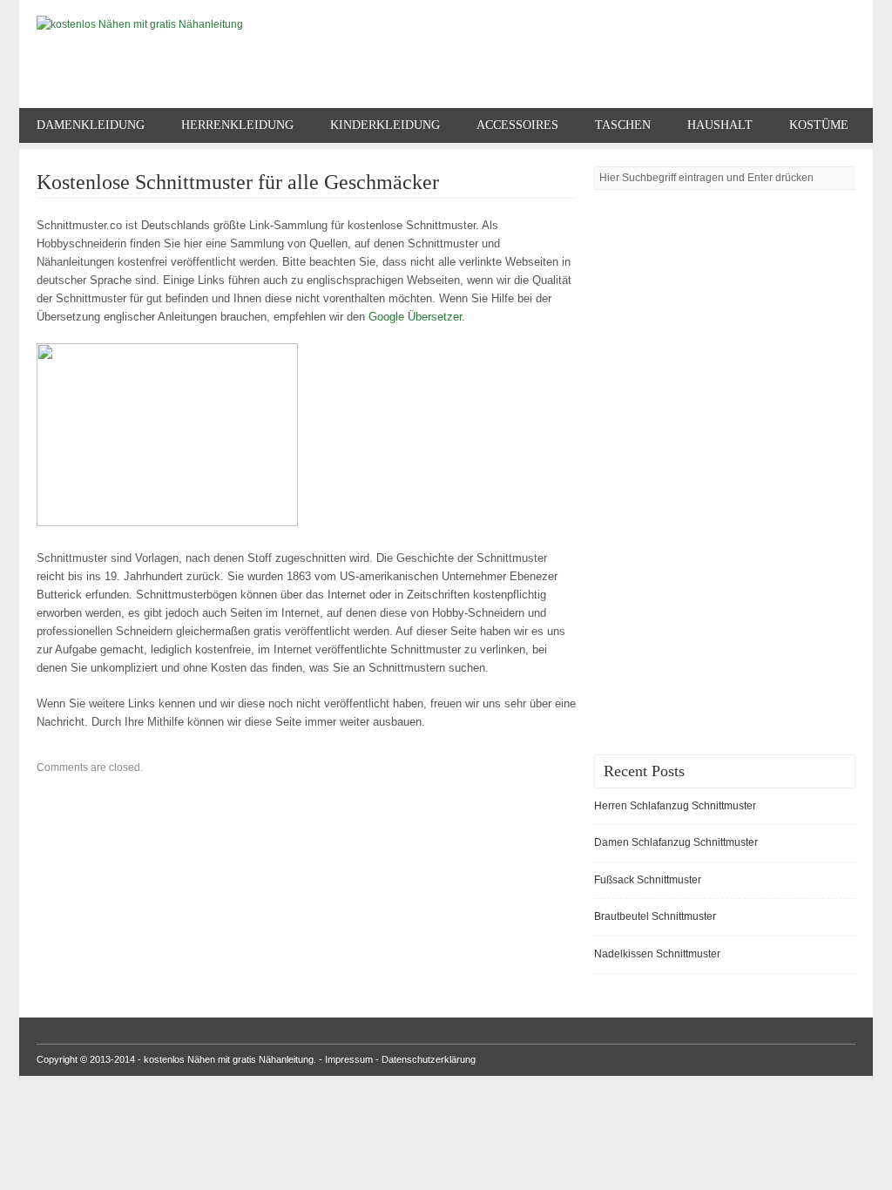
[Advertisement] (663, 468)
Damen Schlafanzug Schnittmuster (676, 842)
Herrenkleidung (237, 125)
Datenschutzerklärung (429, 1059)
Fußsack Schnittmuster (647, 880)
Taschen (623, 125)
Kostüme (818, 125)
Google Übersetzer (415, 316)
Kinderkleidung (385, 125)
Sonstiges (70, 159)
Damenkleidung (91, 125)
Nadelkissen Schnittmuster (657, 954)
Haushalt (720, 125)
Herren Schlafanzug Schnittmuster (675, 806)
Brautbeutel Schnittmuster (655, 916)
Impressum (349, 1059)
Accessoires (517, 125)
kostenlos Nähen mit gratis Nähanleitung (229, 1059)
